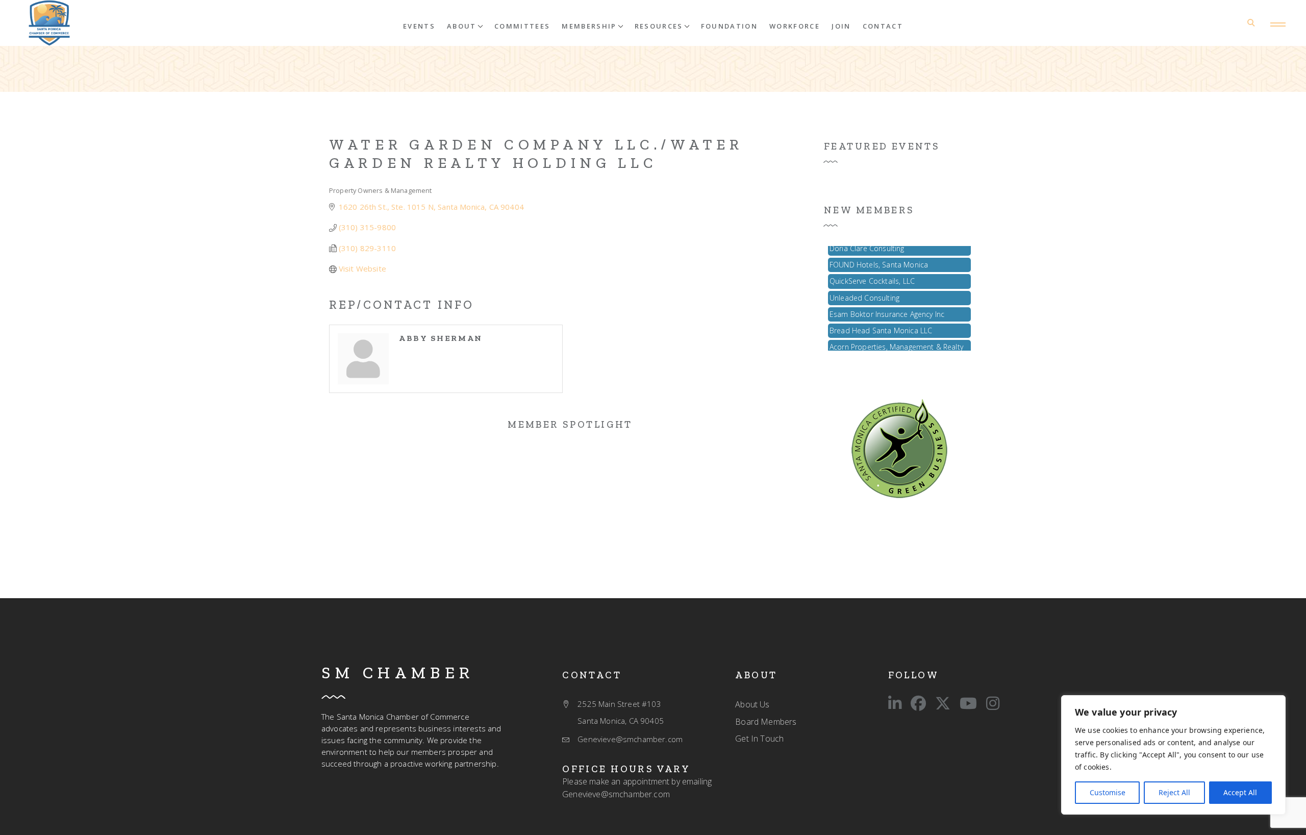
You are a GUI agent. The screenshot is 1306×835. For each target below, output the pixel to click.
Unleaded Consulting (864, 292)
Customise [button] (1107, 792)
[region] (1173, 755)
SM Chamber (397, 672)
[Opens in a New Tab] (894, 703)
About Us (752, 704)
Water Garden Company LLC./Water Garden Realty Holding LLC (536, 153)
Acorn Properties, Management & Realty (896, 341)
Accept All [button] (1240, 792)
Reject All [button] (1174, 792)
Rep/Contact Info (401, 305)
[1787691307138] (49, 23)
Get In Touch (759, 738)
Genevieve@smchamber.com (616, 794)
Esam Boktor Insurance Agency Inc (887, 308)
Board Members (765, 721)
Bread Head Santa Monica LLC (881, 324)
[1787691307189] (899, 447)
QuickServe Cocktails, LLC (872, 275)
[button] (465, 25)
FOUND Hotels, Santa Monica (879, 258)
